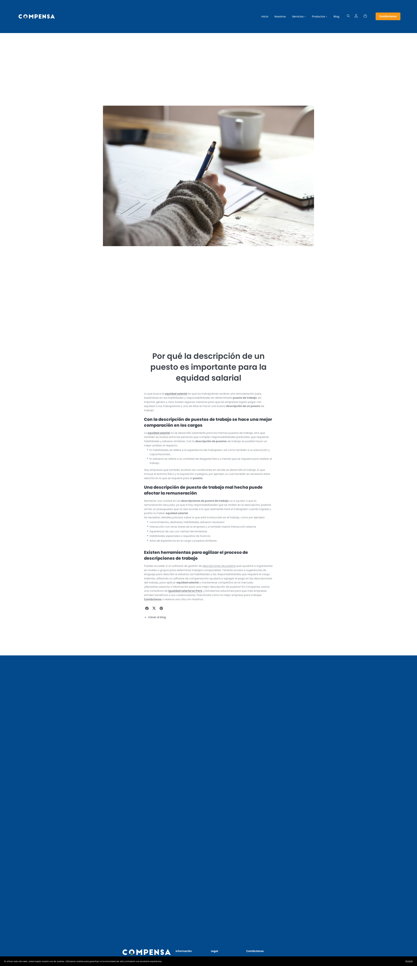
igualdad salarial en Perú (185, 591)
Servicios (298, 16)
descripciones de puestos (219, 566)
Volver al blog (157, 617)
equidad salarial (176, 394)
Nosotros (280, 16)
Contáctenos (153, 599)
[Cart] (366, 16)
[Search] (348, 15)
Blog (336, 16)
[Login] (356, 16)
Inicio (264, 16)
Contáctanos (388, 16)
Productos (319, 16)
